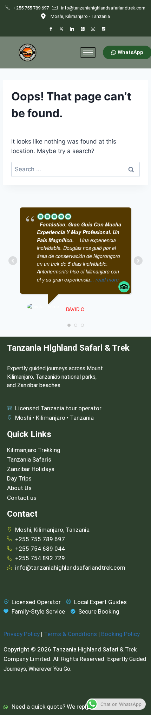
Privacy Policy (22, 633)
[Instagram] (93, 29)
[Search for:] (75, 169)
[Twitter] (61, 29)
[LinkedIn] (72, 29)
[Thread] (82, 29)
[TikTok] (103, 29)
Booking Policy (120, 633)
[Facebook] (51, 29)
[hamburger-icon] (88, 52)
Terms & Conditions (70, 633)
